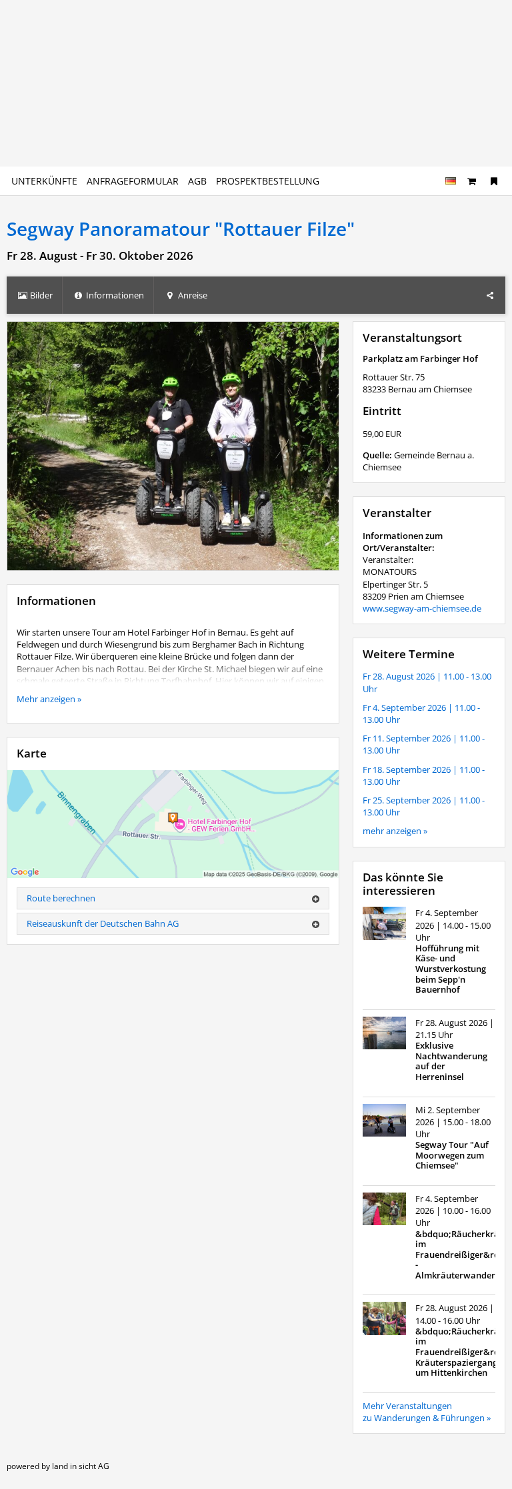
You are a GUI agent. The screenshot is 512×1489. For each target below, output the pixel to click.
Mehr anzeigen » (49, 699)
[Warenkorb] (472, 181)
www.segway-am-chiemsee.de (422, 608)
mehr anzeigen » (395, 831)
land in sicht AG (80, 1466)
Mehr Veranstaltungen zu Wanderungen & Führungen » (427, 1412)
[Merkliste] (494, 181)
